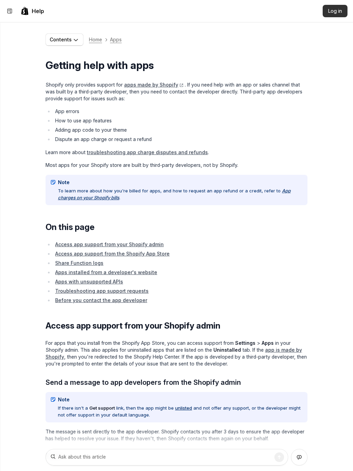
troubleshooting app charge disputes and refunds (147, 152)
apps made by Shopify (151, 85)
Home (95, 39)
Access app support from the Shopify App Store (112, 254)
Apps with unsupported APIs (89, 281)
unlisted (183, 408)
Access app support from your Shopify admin (109, 244)
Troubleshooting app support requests (102, 291)
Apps (116, 39)
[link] (32, 11)
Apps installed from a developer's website (106, 272)
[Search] (279, 457)
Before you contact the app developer (101, 300)
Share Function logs (79, 263)
